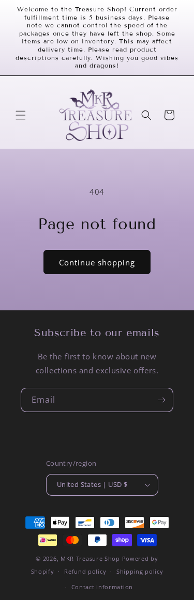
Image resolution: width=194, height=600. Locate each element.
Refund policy (85, 571)
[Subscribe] (161, 400)
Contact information (102, 587)
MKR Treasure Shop (90, 558)
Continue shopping (97, 262)
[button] (20, 115)
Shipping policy (139, 571)
